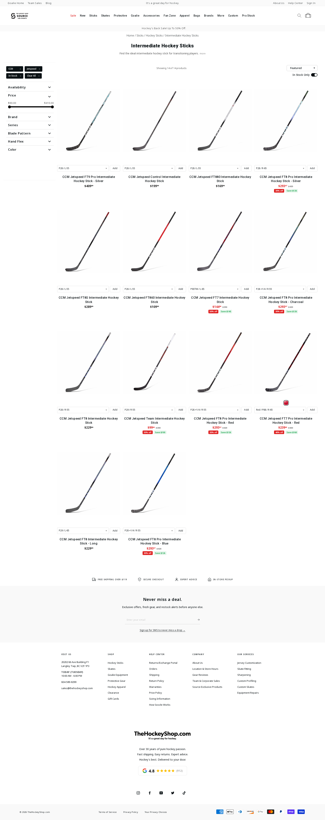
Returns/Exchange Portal (163, 662)
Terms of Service (108, 812)
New (82, 15)
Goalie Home (16, 3)
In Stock (12, 75)
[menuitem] (73, 16)
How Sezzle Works (159, 704)
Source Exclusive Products (207, 687)
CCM (10, 68)
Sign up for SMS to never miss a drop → (162, 630)
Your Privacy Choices (156, 812)
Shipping (154, 674)
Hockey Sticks (115, 662)
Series (13, 125)
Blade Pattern (19, 133)
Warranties (155, 687)
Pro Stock (248, 15)
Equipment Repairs (248, 692)
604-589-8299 (68, 682)
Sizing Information (159, 698)
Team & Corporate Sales (206, 681)
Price (12, 95)
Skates (105, 15)
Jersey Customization (249, 662)
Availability (17, 87)
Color (12, 149)
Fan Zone (170, 15)
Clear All (31, 75)
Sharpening (244, 674)
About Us (278, 3)
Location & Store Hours (205, 668)
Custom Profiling (246, 681)
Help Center (295, 3)
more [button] (203, 53)
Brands (208, 15)
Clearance (113, 692)
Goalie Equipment (118, 674)
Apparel (185, 15)
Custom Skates (245, 687)
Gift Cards (113, 698)
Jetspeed (31, 68)
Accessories (151, 15)
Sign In (311, 3)
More (220, 15)
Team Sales (35, 3)
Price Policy (155, 692)
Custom (233, 15)
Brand (12, 117)
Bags (197, 15)
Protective (120, 15)
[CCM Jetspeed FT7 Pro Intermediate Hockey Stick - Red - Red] (286, 403)
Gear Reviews (200, 674)
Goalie (135, 15)
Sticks (93, 15)
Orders (153, 668)
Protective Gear (116, 681)
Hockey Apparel (117, 687)
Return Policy (156, 681)
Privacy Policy (130, 812)
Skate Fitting (244, 668)
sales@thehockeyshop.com (77, 688)
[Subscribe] (197, 620)
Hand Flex (16, 141)
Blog (49, 3)
